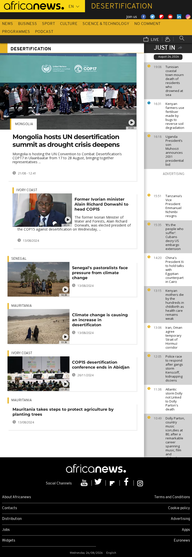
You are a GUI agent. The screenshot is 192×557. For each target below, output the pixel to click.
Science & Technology (105, 24)
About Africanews (16, 497)
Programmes (16, 32)
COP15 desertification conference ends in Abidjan (101, 365)
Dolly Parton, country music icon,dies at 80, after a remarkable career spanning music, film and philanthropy (175, 438)
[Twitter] (99, 483)
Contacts (9, 508)
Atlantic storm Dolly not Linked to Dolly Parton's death (174, 399)
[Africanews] (32, 5)
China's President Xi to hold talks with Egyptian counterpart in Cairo (175, 270)
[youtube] (85, 483)
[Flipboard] (113, 483)
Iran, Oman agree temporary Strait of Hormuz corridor (174, 337)
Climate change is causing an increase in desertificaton (100, 320)
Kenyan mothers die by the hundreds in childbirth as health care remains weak (175, 304)
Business (27, 24)
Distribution (12, 519)
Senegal (18, 259)
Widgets (8, 541)
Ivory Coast (26, 190)
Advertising (180, 519)
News (7, 24)
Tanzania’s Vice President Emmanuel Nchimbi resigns (174, 206)
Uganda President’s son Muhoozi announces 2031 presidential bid (175, 150)
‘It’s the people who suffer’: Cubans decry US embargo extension (175, 237)
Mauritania (21, 306)
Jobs (6, 530)
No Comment (147, 24)
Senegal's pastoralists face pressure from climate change (100, 272)
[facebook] (127, 483)
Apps (186, 530)
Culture (69, 24)
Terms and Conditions (172, 497)
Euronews (182, 541)
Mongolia (24, 124)
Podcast (44, 32)
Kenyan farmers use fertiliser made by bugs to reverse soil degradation (175, 116)
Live (154, 40)
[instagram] (140, 483)
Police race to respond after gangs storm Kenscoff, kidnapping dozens (174, 368)
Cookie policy (179, 508)
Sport (48, 24)
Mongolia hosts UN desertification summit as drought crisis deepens (66, 141)
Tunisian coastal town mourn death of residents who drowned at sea (175, 81)
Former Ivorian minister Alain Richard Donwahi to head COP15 (101, 204)
